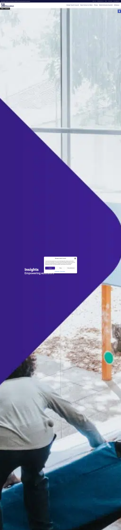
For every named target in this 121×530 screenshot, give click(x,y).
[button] (119, 11)
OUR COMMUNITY (116, 1)
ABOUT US (94, 1)
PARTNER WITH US (100, 1)
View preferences (70, 268)
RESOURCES (110, 1)
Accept (50, 268)
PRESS (106, 1)
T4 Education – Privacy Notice (60, 271)
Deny (60, 268)
